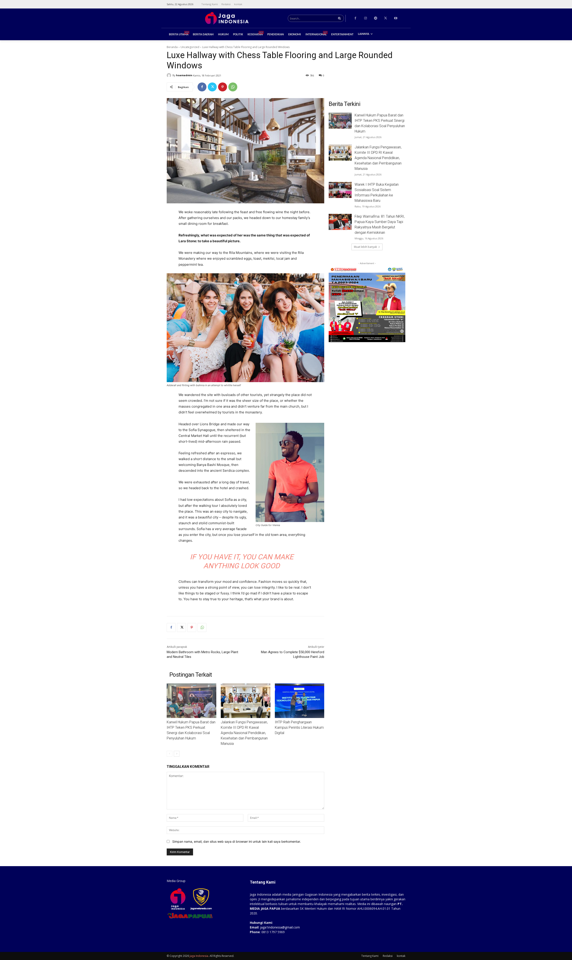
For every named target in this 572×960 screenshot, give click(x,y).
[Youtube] (396, 18)
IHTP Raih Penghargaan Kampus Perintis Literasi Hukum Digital (299, 727)
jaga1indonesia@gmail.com (280, 927)
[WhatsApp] (232, 86)
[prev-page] (169, 754)
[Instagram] (365, 18)
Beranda (172, 47)
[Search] (339, 18)
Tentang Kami (370, 956)
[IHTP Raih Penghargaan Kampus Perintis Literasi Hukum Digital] (299, 700)
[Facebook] (355, 18)
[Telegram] (375, 18)
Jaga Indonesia (199, 956)
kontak (401, 956)
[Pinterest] (222, 86)
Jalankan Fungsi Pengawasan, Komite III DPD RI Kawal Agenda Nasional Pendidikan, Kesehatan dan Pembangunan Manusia (244, 733)
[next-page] (176, 754)
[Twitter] (385, 18)
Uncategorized (190, 47)
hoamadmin (184, 75)
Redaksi (388, 956)
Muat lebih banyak (365, 247)
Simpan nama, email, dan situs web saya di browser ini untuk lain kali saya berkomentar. (236, 841)
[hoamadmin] (169, 75)
